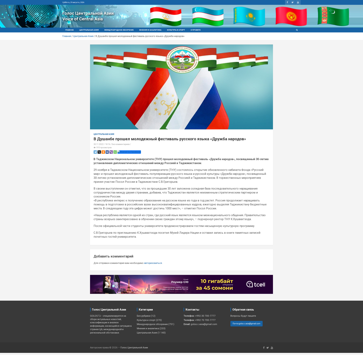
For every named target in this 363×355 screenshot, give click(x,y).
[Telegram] (95, 152)
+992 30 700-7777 (205, 315)
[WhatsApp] (115, 152)
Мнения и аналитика (150, 30)
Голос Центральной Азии (88, 13)
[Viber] (111, 152)
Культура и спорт (176, 30)
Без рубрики (143, 315)
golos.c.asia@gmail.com (204, 324)
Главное (69, 30)
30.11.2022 (99, 144)
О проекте (196, 30)
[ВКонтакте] (107, 152)
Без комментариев (121, 144)
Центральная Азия (89, 30)
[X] (99, 152)
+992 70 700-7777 (205, 320)
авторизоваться (153, 263)
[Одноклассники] (103, 152)
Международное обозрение (119, 30)
